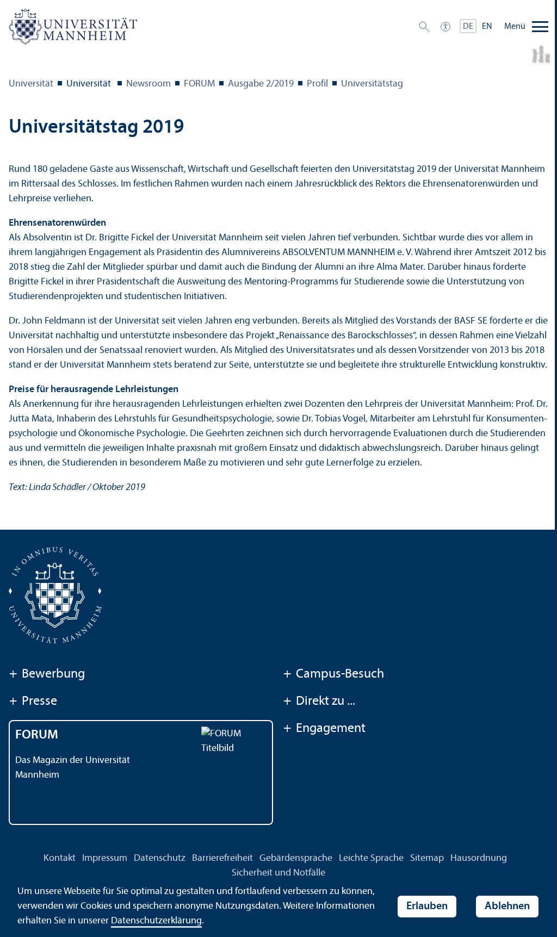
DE (468, 26)
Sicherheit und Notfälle (278, 873)
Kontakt (60, 858)
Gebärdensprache (295, 858)
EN (487, 26)
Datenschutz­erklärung (156, 921)
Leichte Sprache (371, 858)
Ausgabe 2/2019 (261, 84)
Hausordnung (478, 858)
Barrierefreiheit (222, 858)
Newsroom (148, 84)
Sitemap (427, 858)
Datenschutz (159, 858)
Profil (317, 84)
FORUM (199, 84)
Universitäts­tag (372, 84)
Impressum (104, 858)
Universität (31, 84)
